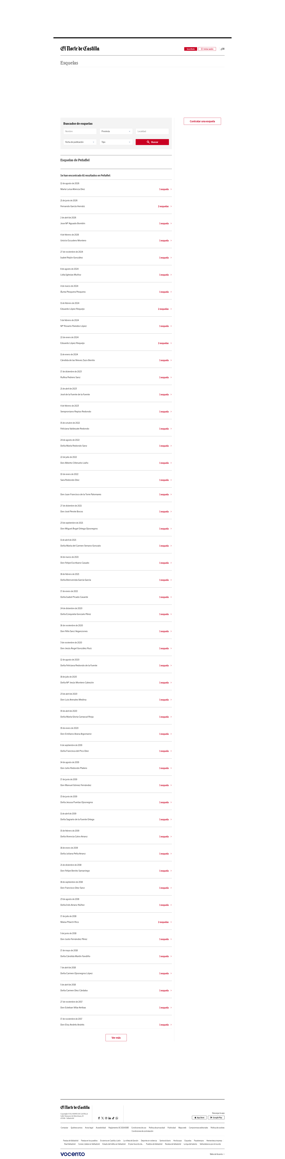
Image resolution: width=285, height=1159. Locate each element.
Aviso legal (89, 1128)
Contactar (64, 1128)
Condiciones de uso (138, 1128)
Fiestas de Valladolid (70, 1141)
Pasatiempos (199, 1141)
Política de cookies (217, 1128)
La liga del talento (190, 1144)
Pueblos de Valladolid (154, 1144)
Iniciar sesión (208, 49)
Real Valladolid (70, 1144)
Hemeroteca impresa (214, 1141)
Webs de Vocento (216, 1154)
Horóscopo (177, 1141)
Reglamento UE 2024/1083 (119, 1128)
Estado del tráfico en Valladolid (114, 1144)
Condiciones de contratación (142, 1131)
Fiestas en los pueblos (89, 1141)
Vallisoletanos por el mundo (210, 1144)
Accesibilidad (101, 1128)
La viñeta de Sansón (130, 1141)
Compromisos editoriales (198, 1128)
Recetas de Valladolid (173, 1144)
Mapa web (182, 1128)
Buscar (154, 142)
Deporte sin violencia (149, 1141)
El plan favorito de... (135, 1144)
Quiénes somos (76, 1128)
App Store (200, 1117)
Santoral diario (165, 1141)
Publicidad (172, 1128)
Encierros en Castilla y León (110, 1141)
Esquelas (69, 63)
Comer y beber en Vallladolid (89, 1144)
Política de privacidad (157, 1128)
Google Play (217, 1117)
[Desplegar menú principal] (223, 49)
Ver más (116, 1037)
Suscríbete (191, 49)
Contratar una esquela (202, 121)
